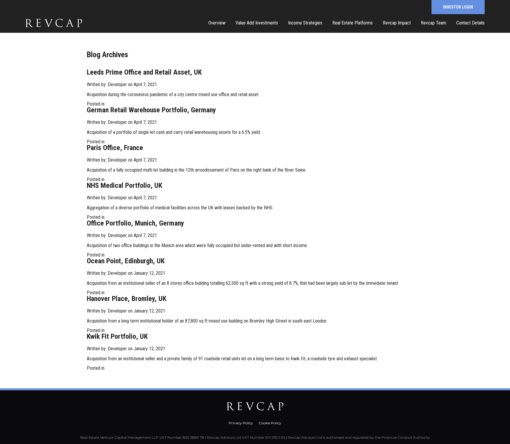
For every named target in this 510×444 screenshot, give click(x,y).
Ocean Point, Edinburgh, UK (126, 261)
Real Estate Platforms (352, 23)
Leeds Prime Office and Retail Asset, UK (144, 72)
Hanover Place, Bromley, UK (126, 299)
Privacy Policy (241, 423)
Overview (216, 23)
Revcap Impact (397, 23)
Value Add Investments (257, 23)
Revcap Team (433, 23)
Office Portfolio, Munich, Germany (135, 223)
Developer (117, 84)
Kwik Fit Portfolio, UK (117, 336)
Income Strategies (305, 23)
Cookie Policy (270, 423)
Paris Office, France (115, 148)
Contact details (470, 23)
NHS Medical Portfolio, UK (124, 185)
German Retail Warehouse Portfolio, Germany (151, 110)
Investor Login (458, 7)
